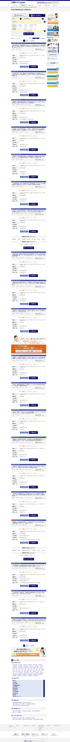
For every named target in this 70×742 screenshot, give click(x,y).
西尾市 (40, 668)
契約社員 (26, 244)
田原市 (25, 671)
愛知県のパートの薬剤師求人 (17, 712)
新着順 (36, 38)
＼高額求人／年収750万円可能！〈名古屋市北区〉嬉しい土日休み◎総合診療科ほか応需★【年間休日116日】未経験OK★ (28, 102)
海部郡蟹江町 (15, 674)
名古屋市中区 (40, 664)
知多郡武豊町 (15, 675)
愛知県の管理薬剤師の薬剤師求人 (38, 719)
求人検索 (23, 5)
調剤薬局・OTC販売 (26, 239)
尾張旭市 (42, 670)
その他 (31, 26)
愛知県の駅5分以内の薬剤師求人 (27, 719)
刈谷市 (31, 668)
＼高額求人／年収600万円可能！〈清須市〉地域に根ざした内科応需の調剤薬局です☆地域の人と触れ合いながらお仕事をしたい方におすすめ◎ (28, 358)
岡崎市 (38, 667)
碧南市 (29, 668)
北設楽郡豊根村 (35, 675)
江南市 (19, 670)
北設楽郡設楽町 (24, 675)
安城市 (37, 668)
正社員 (21, 244)
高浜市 (14, 671)
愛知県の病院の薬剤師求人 (27, 702)
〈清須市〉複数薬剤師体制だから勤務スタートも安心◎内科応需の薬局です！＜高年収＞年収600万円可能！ (28, 385)
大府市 (34, 670)
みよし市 (41, 671)
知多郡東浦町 (30, 674)
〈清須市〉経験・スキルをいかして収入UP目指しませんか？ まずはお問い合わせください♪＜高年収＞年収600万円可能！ (28, 412)
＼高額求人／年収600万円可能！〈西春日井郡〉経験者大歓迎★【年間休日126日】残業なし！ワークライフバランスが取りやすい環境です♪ (28, 211)
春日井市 (19, 668)
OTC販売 (20, 26)
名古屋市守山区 (15, 667)
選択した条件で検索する (28, 33)
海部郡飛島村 (19, 674)
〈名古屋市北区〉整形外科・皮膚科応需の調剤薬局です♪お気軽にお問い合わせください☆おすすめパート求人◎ (28, 593)
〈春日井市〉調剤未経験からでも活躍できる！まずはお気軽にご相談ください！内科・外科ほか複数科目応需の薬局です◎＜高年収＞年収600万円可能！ (28, 494)
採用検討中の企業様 (56, 725)
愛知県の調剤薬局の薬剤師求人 (17, 702)
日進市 (22, 671)
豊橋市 (35, 667)
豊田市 (34, 668)
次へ (33, 40)
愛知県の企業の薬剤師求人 (17, 705)
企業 (26, 26)
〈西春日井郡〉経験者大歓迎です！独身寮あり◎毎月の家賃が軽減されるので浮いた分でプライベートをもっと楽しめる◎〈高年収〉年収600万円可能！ (28, 283)
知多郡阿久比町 (24, 674)
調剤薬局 (14, 239)
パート (36, 244)
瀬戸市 (14, 668)
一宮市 (41, 667)
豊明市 (19, 671)
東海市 (31, 670)
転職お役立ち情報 (47, 5)
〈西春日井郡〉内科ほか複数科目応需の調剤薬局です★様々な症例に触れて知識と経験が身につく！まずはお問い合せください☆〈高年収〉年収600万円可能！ (28, 255)
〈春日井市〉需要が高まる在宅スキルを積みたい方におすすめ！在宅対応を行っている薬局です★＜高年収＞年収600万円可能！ (28, 467)
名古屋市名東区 (25, 667)
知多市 (36, 670)
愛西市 (28, 671)
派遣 (31, 244)
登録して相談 (55, 5)
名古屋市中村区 (35, 664)
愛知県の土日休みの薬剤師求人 (17, 719)
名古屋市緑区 (20, 667)
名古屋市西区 (30, 664)
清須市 (31, 671)
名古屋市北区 (25, 664)
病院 (19, 239)
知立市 (39, 670)
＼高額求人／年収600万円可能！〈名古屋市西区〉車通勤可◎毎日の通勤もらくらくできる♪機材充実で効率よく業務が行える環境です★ (28, 157)
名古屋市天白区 (30, 667)
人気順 (43, 38)
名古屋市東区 (20, 664)
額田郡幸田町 (19, 675)
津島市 (26, 668)
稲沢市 (25, 670)
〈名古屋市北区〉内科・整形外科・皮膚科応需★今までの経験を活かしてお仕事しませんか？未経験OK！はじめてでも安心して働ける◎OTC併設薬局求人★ (28, 74)
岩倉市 (16, 671)
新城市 (28, 670)
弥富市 (38, 671)
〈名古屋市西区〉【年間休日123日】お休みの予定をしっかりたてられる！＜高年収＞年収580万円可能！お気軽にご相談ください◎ (28, 566)
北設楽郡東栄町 (30, 675)
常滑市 (16, 670)
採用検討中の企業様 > (55, 2)
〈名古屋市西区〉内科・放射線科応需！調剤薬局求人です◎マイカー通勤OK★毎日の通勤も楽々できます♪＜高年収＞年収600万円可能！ (28, 184)
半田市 (16, 668)
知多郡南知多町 (35, 674)
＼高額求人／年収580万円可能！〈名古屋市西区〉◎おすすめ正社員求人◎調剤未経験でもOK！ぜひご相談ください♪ (28, 522)
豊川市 (23, 668)
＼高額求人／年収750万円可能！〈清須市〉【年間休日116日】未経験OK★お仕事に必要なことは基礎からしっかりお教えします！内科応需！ (28, 129)
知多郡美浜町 (40, 674)
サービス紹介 (15, 5)
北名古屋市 (34, 671)
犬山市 (14, 670)
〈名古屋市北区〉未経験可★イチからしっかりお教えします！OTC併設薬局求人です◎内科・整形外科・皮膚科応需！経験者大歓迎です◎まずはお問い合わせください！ (28, 46)
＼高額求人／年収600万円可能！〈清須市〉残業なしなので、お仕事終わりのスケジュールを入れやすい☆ (28, 311)
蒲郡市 (43, 668)
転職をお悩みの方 (31, 5)
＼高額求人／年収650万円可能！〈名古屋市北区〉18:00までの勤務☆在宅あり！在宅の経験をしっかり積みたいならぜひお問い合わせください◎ (28, 620)
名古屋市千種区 (15, 664)
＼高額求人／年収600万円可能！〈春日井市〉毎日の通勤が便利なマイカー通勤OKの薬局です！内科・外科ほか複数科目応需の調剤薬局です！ (28, 440)
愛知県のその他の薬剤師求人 (25, 705)
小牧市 (22, 670)
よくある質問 (39, 5)
